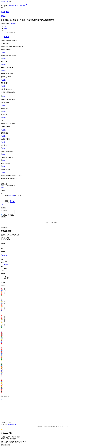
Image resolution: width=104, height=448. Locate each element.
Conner (2, 187)
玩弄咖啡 (12, 202)
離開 (9, 445)
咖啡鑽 (6, 37)
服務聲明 (66, 426)
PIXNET (40, 426)
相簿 (5, 26)
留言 (13, 196)
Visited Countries (12, 424)
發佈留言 (3, 216)
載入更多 (3, 207)
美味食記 (12, 200)
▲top (2, 204)
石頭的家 (5, 11)
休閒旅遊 (13, 23)
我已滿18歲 (3, 445)
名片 (5, 30)
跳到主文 (3, 16)
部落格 (5, 28)
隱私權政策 (60, 426)
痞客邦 (10, 196)
